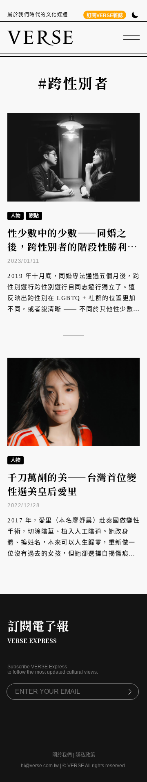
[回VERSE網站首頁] (40, 37)
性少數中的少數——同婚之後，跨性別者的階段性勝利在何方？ (72, 247)
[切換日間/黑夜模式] (135, 15)
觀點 (34, 216)
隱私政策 (85, 755)
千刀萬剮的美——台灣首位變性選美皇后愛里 (72, 484)
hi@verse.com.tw (40, 766)
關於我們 (62, 755)
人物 (15, 216)
